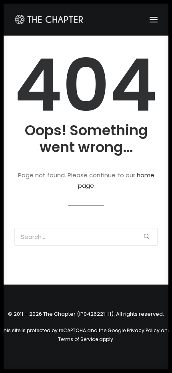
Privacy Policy (143, 330)
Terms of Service (78, 339)
